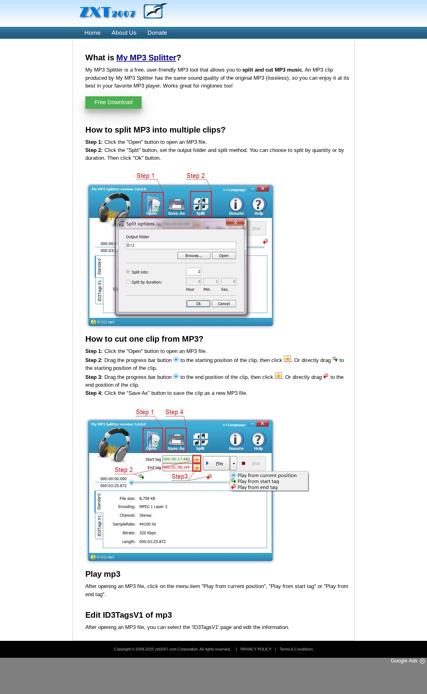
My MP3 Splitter (146, 57)
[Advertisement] (213, 678)
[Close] (422, 661)
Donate (157, 32)
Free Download (113, 102)
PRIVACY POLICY (255, 649)
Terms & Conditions (296, 649)
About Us (124, 32)
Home (92, 32)
